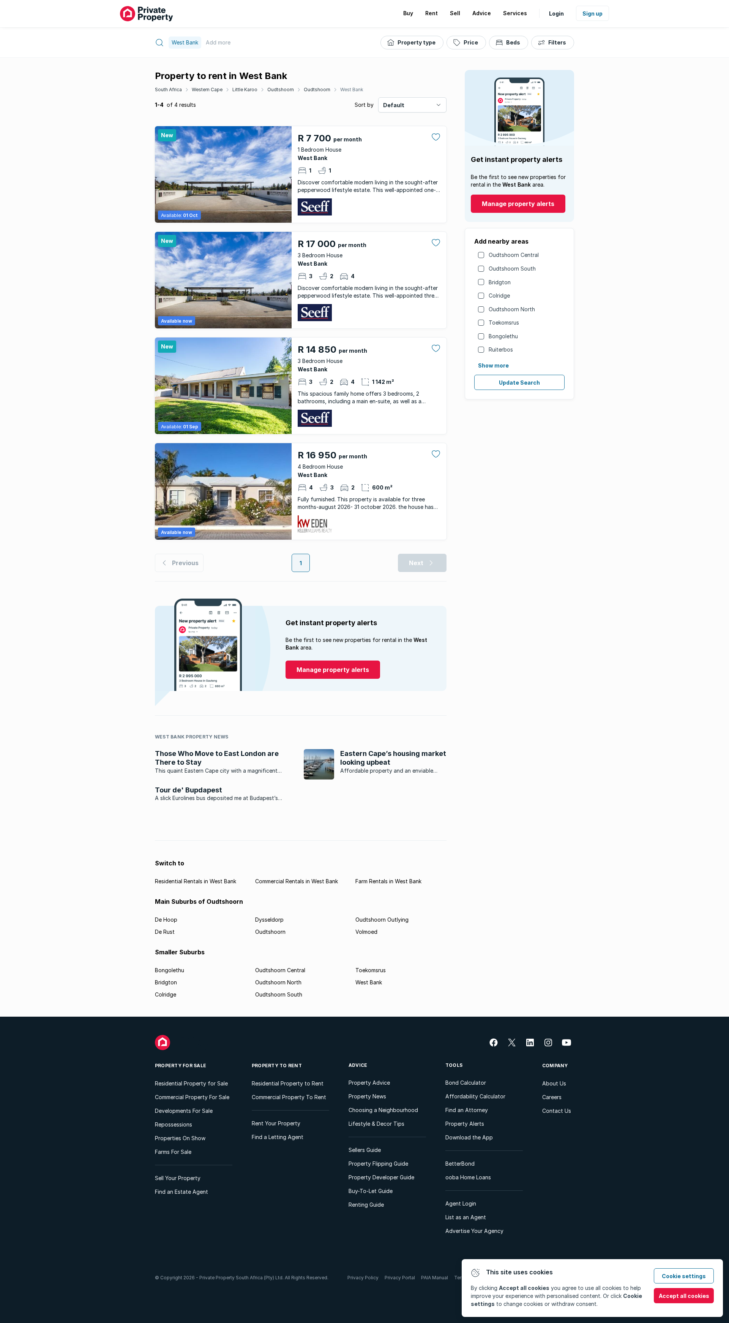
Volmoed (366, 931)
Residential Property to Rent (287, 1083)
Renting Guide (366, 1204)
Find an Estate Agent (181, 1191)
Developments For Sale (184, 1111)
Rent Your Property (276, 1123)
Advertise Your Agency (474, 1231)
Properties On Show (180, 1138)
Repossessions (173, 1124)
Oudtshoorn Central (514, 255)
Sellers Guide (365, 1150)
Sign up (592, 13)
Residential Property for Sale (191, 1083)
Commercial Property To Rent (289, 1097)
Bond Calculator (465, 1082)
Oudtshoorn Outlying (382, 919)
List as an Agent (465, 1217)
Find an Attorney (466, 1110)
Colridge (499, 295)
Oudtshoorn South (512, 268)
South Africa (168, 89)
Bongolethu (503, 336)
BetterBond (460, 1163)
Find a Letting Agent (277, 1137)
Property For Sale (180, 1065)
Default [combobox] (393, 105)
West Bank (351, 89)
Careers (552, 1097)
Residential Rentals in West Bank (195, 881)
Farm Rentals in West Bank (388, 881)
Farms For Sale (173, 1152)
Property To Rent (277, 1065)
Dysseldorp (269, 919)
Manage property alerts (518, 204)
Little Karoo (244, 89)
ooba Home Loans (468, 1177)
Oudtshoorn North (512, 309)
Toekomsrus (504, 322)
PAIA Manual (434, 1277)
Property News (367, 1096)
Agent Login (460, 1203)
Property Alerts (464, 1123)
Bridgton (500, 282)
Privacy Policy (363, 1277)
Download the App (469, 1137)
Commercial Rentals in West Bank (296, 881)
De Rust (165, 931)
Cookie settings (684, 1276)
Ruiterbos (501, 349)
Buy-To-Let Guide (371, 1191)
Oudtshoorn (280, 89)
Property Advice (369, 1082)
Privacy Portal (400, 1277)
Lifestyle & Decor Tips (376, 1123)
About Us (554, 1083)
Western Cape (207, 89)
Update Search (519, 382)
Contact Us (556, 1111)
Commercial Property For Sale (192, 1097)
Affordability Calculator (475, 1096)
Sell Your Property (177, 1178)
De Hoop (166, 919)
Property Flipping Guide (378, 1163)
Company (555, 1065)
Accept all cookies (684, 1296)
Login (556, 13)
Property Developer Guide (381, 1177)
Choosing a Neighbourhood (383, 1110)
